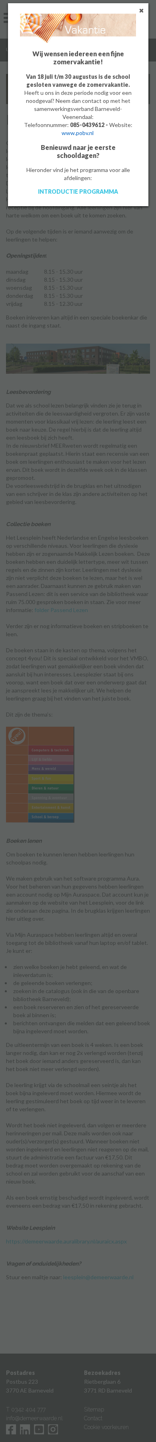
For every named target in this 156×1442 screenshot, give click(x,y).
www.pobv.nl (78, 132)
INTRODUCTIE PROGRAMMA (78, 191)
